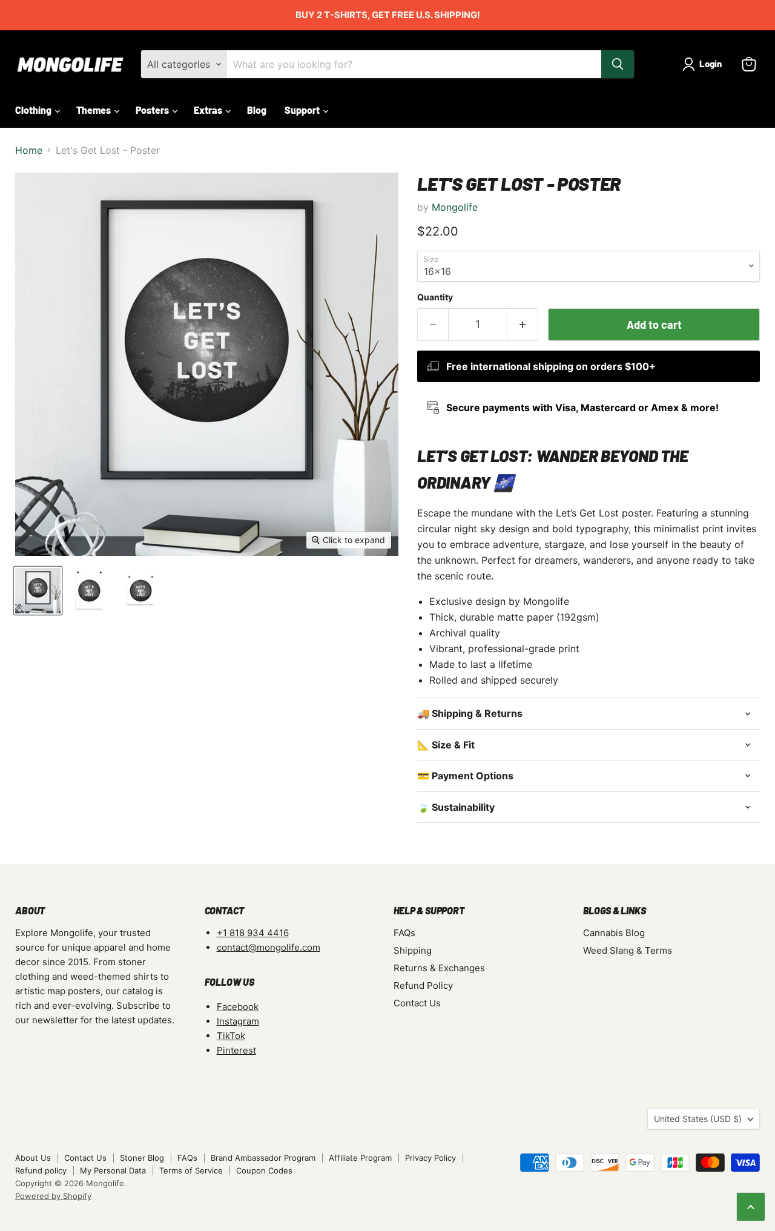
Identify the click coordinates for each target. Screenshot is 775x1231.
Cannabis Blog (614, 933)
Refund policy (41, 1170)
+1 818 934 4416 (253, 933)
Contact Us (417, 1003)
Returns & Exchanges (439, 968)
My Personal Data (113, 1170)
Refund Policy (423, 985)
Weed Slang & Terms (627, 950)
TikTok (231, 1035)
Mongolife (455, 207)
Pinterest (236, 1050)
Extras (209, 110)
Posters (153, 110)
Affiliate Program (360, 1158)
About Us (33, 1158)
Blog (256, 110)
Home (28, 150)
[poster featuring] (89, 591)
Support (303, 110)
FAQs (404, 933)
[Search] (617, 64)
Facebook (238, 1006)
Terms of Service (191, 1170)
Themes (94, 110)
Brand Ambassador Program (263, 1158)
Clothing (34, 110)
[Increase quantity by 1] (522, 325)
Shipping (413, 950)
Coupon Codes (264, 1170)
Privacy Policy (430, 1158)
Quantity (435, 297)
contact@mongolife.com (268, 947)
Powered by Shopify (53, 1196)
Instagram (238, 1021)
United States (698, 1119)
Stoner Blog (142, 1158)
